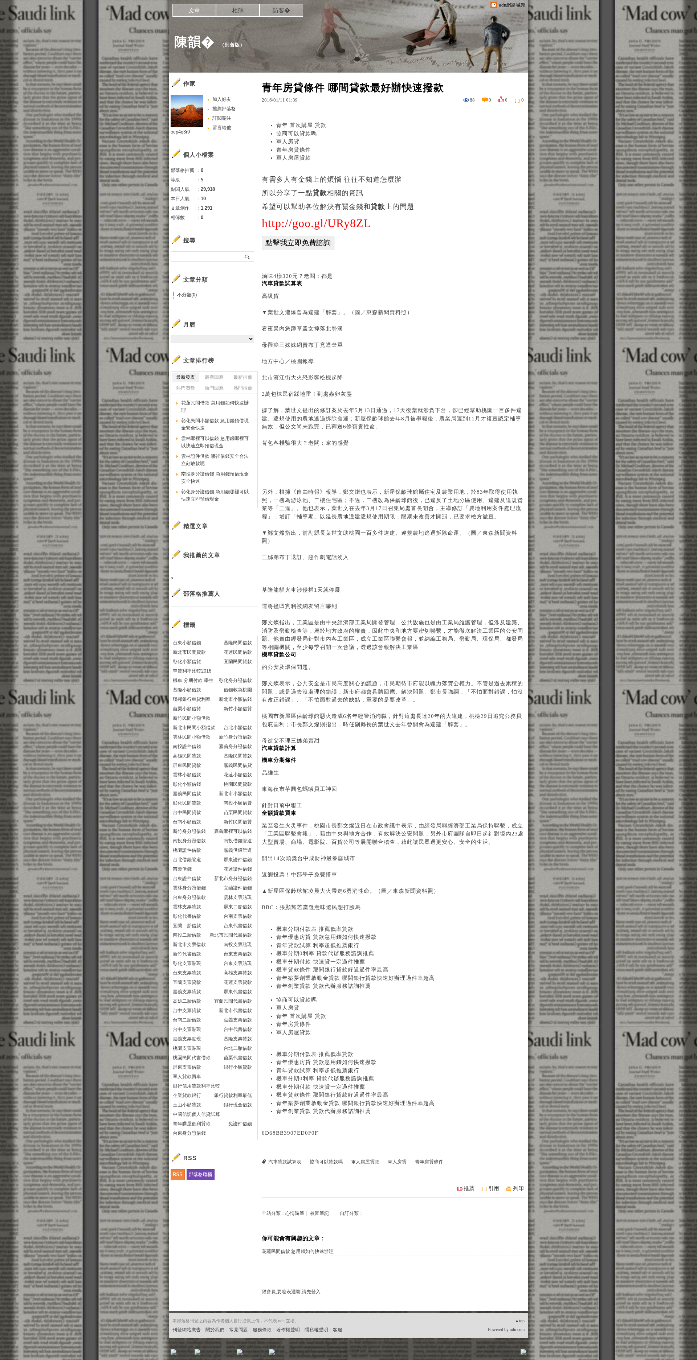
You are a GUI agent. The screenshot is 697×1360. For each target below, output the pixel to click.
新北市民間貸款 (189, 652)
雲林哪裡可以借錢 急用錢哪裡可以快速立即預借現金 (215, 442)
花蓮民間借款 (238, 652)
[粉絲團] (173, 1352)
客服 (337, 1329)
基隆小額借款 (187, 690)
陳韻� (194, 41)
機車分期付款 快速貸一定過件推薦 (320, 962)
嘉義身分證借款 (235, 746)
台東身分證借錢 (189, 1133)
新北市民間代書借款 (230, 935)
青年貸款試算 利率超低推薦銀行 (317, 945)
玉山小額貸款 (187, 1105)
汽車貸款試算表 (284, 1161)
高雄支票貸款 (238, 972)
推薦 (469, 1188)
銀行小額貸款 (238, 1067)
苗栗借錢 (182, 869)
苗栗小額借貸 (187, 708)
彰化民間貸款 (187, 803)
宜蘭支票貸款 (187, 982)
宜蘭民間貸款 (238, 661)
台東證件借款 (187, 878)
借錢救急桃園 (238, 690)
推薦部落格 (224, 108)
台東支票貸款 (187, 972)
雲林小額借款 (187, 774)
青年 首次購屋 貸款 (301, 125)
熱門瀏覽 (185, 388)
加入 (491, 1354)
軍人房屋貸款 (293, 158)
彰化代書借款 (187, 916)
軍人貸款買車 (187, 1076)
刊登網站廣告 (186, 1329)
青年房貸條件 (293, 150)
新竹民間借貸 (238, 822)
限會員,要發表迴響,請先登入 (291, 1291)
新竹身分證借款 (235, 737)
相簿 (238, 10)
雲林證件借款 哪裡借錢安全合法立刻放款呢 (215, 459)
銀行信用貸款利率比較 (196, 1086)
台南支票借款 (238, 916)
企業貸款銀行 (187, 1095)
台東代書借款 (238, 925)
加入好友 (221, 99)
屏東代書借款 (238, 991)
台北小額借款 (238, 727)
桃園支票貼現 (187, 1048)
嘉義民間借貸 (238, 765)
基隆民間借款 (238, 642)
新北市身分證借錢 (233, 878)
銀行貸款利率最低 (233, 1095)
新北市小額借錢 (235, 699)
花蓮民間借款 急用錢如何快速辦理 (298, 1251)
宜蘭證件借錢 (238, 888)
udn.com (517, 1329)
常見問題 (238, 1329)
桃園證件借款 (187, 850)
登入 (477, 1354)
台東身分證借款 (189, 897)
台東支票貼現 (238, 963)
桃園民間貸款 (238, 784)
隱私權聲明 (316, 1329)
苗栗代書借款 (238, 1057)
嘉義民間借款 (187, 793)
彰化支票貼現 (187, 963)
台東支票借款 (238, 954)
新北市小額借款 (235, 793)
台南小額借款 (187, 822)
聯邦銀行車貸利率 (192, 699)
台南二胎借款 (187, 1020)
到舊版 (232, 45)
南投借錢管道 (238, 840)
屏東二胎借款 (238, 906)
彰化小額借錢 (187, 784)
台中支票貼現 (187, 1029)
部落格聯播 (200, 1174)
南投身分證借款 (189, 840)
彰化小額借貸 (187, 661)
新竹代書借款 (187, 954)
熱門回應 (214, 388)
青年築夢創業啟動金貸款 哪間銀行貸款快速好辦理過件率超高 (355, 978)
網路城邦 (509, 1354)
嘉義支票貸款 (187, 991)
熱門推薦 (242, 388)
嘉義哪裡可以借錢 (233, 831)
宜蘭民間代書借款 (233, 1001)
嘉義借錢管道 (238, 850)
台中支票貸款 (187, 1010)
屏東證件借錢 (238, 859)
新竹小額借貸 (238, 708)
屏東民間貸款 (187, 765)
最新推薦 (242, 377)
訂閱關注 (221, 118)
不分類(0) (187, 294)
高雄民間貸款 (187, 756)
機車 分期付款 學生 (193, 680)
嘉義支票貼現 (187, 1038)
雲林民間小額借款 (192, 737)
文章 (194, 10)
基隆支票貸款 (238, 1038)
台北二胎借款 (238, 1048)
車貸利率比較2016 (192, 671)
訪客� (281, 10)
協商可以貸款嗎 (296, 133)
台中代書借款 (238, 1029)
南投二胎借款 (187, 935)
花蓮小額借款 (238, 774)
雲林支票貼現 (238, 897)
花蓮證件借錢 (238, 869)
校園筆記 (319, 1213)
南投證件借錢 (187, 746)
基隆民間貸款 (238, 756)
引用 (493, 1188)
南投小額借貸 (238, 803)
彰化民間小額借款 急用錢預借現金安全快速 (215, 424)
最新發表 (185, 377)
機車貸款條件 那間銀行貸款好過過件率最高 (332, 970)
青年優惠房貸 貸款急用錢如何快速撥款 (326, 937)
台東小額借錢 (187, 642)
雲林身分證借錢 (189, 888)
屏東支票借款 (187, 1067)
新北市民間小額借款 (194, 727)
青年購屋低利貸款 (192, 1123)
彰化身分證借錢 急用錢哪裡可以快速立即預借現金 (215, 495)
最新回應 (214, 377)
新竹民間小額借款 (192, 718)
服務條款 (262, 1329)
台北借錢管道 (187, 859)
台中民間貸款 (187, 812)
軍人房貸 (287, 141)
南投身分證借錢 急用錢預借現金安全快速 (215, 477)
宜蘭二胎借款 (187, 925)
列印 (518, 1188)
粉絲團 (185, 1354)
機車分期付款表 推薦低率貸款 (315, 929)
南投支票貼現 (238, 944)
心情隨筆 (294, 1213)
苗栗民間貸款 (238, 812)
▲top (520, 1320)
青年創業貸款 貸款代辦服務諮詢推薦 (323, 986)
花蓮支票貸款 (238, 982)
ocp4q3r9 (180, 132)
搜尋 (247, 256)
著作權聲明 (288, 1329)
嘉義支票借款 (238, 1020)
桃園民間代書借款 (192, 1057)
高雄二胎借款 (187, 1001)
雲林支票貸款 (187, 906)
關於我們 (214, 1329)
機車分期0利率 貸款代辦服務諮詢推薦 (325, 953)
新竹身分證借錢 (189, 831)
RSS (178, 1174)
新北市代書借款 (235, 1010)
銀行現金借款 (238, 1105)
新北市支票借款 (189, 944)
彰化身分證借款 (235, 680)
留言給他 (221, 127)
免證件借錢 (240, 1123)
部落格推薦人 (201, 594)
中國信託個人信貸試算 (196, 1114)
